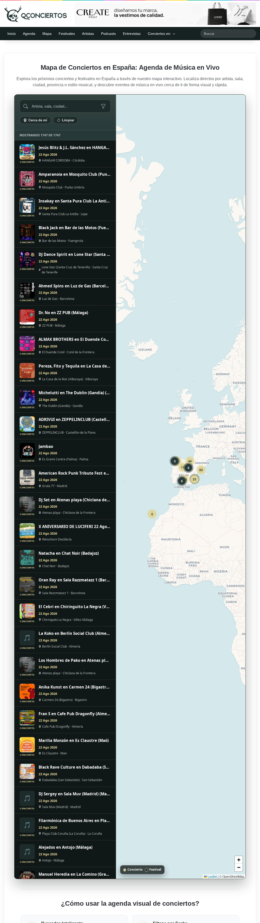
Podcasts (108, 34)
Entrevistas (132, 34)
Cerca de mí (37, 120)
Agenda (29, 34)
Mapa (47, 34)
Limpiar (68, 120)
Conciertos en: (159, 34)
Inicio (11, 34)
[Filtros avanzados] (103, 106)
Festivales (67, 34)
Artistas (88, 34)
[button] (152, 514)
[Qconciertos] (35, 14)
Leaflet (212, 876)
